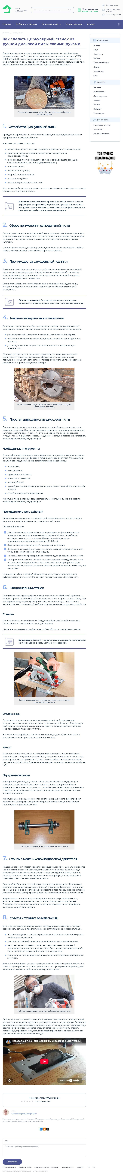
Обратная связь (25, 1167)
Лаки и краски (100, 96)
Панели (96, 100)
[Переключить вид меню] (119, 24)
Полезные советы (51, 24)
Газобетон (98, 54)
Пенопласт (98, 129)
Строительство (74, 24)
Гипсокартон (99, 92)
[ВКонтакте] (41, 1129)
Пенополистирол (101, 134)
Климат (91, 24)
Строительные (90, 10)
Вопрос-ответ (112, 5)
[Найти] (70, 10)
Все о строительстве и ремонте (21, 10)
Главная (7, 24)
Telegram (80, 1167)
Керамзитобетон (101, 63)
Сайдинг (97, 109)
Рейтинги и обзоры (26, 24)
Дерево (96, 58)
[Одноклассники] (44, 1129)
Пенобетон (98, 71)
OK (94, 1167)
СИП (95, 76)
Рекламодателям (114, 15)
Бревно (96, 45)
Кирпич (96, 67)
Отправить (12, 1162)
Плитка (96, 105)
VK (88, 1167)
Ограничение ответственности (46, 1167)
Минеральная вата (101, 125)
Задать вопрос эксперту (113, 10)
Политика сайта (68, 1167)
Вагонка (97, 87)
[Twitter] (47, 1129)
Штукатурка (98, 113)
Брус (95, 50)
